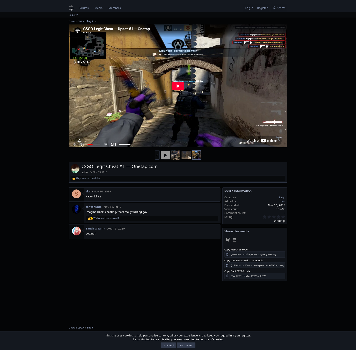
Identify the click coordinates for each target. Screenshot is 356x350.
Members (114, 8)
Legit (282, 197)
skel (88, 191)
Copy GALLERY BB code (237, 271)
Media (99, 8)
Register (73, 14)
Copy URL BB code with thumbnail (243, 260)
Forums (84, 8)
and (106, 218)
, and (88, 178)
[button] (157, 155)
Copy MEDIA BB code (236, 249)
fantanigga (94, 207)
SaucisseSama (95, 228)
